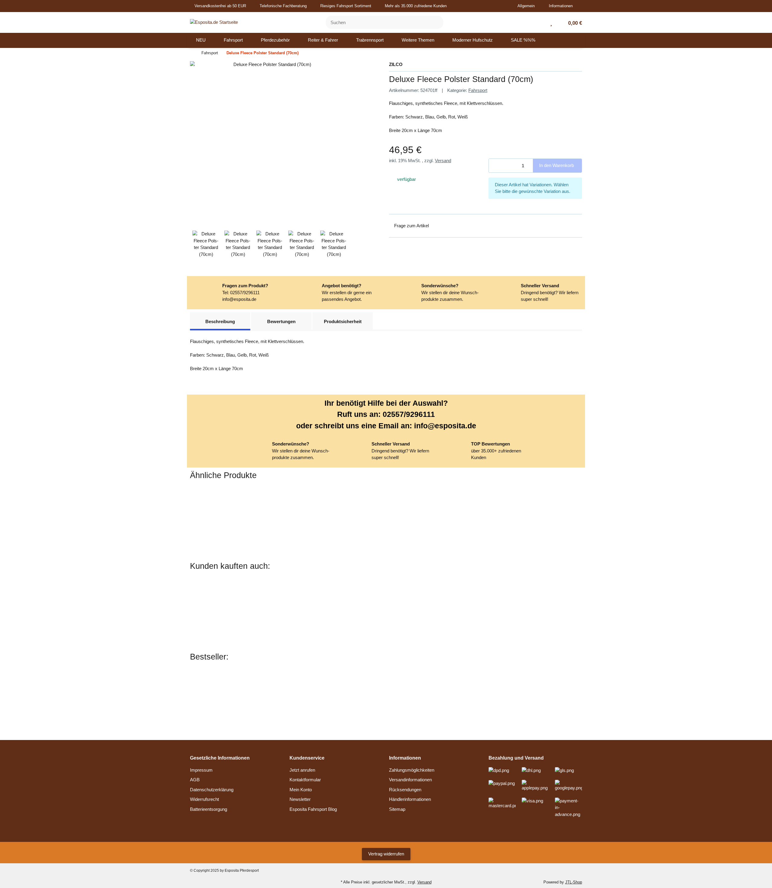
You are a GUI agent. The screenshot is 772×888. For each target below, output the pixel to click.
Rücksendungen (405, 789)
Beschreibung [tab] (220, 321)
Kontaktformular (305, 779)
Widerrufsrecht (204, 799)
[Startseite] (191, 53)
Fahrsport (477, 90)
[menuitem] (201, 40)
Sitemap (397, 809)
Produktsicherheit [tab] (343, 321)
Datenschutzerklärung (211, 789)
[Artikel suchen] (435, 22)
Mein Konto (301, 789)
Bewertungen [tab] (281, 321)
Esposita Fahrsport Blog (313, 809)
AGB (195, 779)
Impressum (201, 770)
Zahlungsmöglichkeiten (411, 770)
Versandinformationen (410, 779)
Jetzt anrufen (302, 770)
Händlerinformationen (410, 799)
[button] (528, 6)
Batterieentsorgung (208, 809)
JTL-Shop (573, 882)
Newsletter (300, 799)
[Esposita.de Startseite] (214, 21)
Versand (443, 160)
